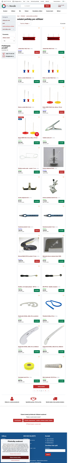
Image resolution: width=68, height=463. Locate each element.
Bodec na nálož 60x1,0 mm (24, 107)
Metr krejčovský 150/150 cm (49, 377)
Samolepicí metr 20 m (23, 377)
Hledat (47, 6)
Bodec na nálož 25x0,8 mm (24, 78)
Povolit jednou (17, 420)
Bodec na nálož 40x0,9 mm (49, 78)
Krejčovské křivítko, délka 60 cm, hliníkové (53, 346)
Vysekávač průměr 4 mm (49, 227)
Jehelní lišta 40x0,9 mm (48, 48)
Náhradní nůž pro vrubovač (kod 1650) (52, 256)
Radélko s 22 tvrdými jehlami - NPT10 (27, 286)
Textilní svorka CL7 (47, 137)
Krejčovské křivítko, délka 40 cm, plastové (28, 316)
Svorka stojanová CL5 (23, 197)
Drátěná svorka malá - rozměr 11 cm (27, 168)
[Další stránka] (48, 390)
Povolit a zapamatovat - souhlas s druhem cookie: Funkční (38, 420)
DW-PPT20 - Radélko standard (50, 286)
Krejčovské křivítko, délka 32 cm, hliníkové (28, 346)
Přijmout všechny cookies (15, 457)
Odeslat (48, 454)
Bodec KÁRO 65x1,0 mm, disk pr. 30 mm (27, 137)
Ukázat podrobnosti (15, 460)
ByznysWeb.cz (38, 462)
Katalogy (3, 438)
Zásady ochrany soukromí (42, 460)
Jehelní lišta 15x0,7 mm (24, 48)
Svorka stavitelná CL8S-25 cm (50, 197)
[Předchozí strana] (34, 390)
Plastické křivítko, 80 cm (48, 316)
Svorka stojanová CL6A (48, 168)
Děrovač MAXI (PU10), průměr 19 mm (27, 256)
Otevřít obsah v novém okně (34, 424)
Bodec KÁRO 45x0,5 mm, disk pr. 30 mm (52, 107)
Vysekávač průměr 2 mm (24, 227)
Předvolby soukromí (32, 460)
